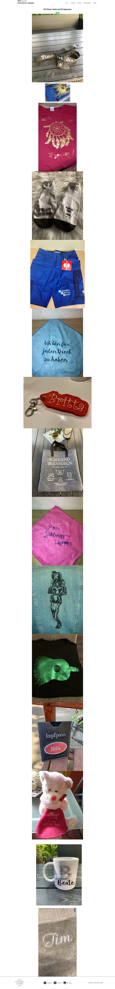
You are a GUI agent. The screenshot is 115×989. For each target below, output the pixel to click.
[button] (68, 3)
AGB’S (19, 985)
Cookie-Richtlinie (19, 984)
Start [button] (66, 3)
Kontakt (94, 3)
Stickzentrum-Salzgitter (25, 3)
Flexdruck (79, 3)
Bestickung (73, 3)
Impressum (19, 980)
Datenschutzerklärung (19, 982)
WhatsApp (57, 13)
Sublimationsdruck (87, 3)
